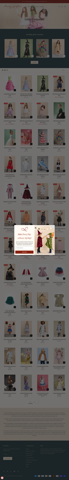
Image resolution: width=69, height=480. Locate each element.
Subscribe (24, 252)
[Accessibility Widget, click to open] (2, 477)
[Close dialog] (53, 227)
